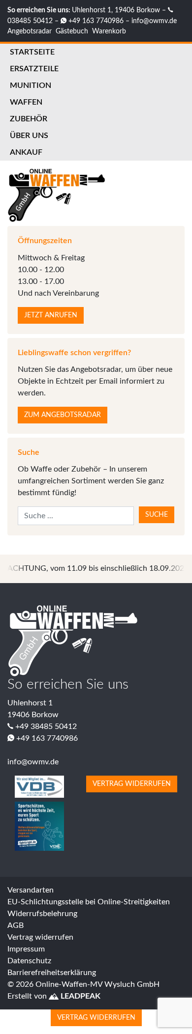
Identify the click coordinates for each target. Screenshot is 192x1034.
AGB (15, 925)
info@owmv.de (154, 21)
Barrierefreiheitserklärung (51, 973)
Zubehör (28, 119)
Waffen (26, 102)
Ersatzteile (34, 69)
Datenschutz (29, 961)
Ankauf (26, 152)
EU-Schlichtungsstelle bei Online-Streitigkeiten (88, 902)
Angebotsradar (29, 31)
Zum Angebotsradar (62, 415)
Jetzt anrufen (50, 315)
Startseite (32, 52)
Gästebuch (72, 31)
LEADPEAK (79, 996)
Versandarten (30, 890)
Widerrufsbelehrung (42, 914)
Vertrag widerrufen (132, 784)
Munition (30, 85)
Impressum (26, 949)
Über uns (29, 136)
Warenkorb (109, 31)
